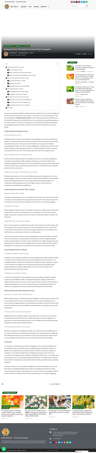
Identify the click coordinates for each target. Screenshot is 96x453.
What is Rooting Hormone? (15, 70)
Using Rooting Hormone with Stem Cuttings (18, 78)
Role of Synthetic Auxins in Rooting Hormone (20, 72)
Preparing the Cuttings (15, 83)
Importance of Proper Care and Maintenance (20, 99)
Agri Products (9, 46)
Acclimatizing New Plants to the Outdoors (19, 105)
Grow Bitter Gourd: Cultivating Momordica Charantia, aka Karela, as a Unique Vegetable (84, 67)
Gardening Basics (84, 82)
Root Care (26, 46)
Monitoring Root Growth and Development (19, 102)
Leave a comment (55, 384)
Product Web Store (10, 1)
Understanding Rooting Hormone (15, 67)
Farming (77, 106)
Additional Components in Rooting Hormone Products (22, 75)
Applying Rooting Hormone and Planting (19, 86)
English (80, 451)
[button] (4, 449)
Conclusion (10, 107)
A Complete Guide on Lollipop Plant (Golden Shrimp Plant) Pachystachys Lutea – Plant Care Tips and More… (82, 412)
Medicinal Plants (84, 94)
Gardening (18, 46)
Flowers (28, 408)
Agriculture (77, 71)
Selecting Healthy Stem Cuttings (17, 80)
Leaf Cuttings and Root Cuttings (15, 88)
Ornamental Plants (78, 408)
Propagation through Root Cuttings (18, 94)
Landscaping (91, 82)
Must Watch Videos (21, 1)
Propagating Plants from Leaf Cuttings (18, 91)
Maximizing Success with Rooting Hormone (18, 97)
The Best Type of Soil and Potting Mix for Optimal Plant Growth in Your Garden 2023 (60, 412)
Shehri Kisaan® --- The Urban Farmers (18, 53)
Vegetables (83, 71)
